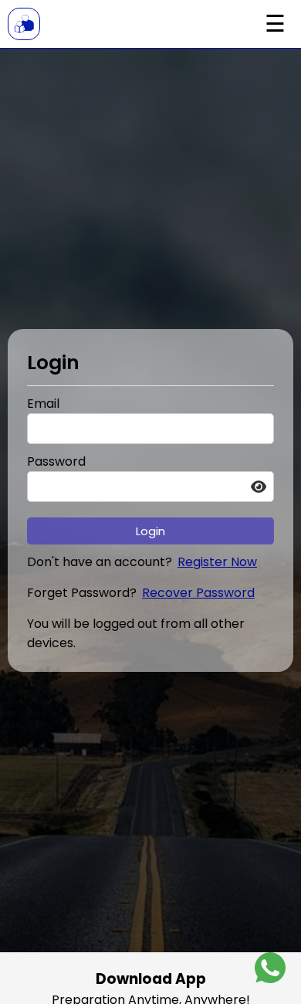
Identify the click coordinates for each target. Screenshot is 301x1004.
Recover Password (198, 593)
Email (43, 403)
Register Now (217, 562)
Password (56, 461)
